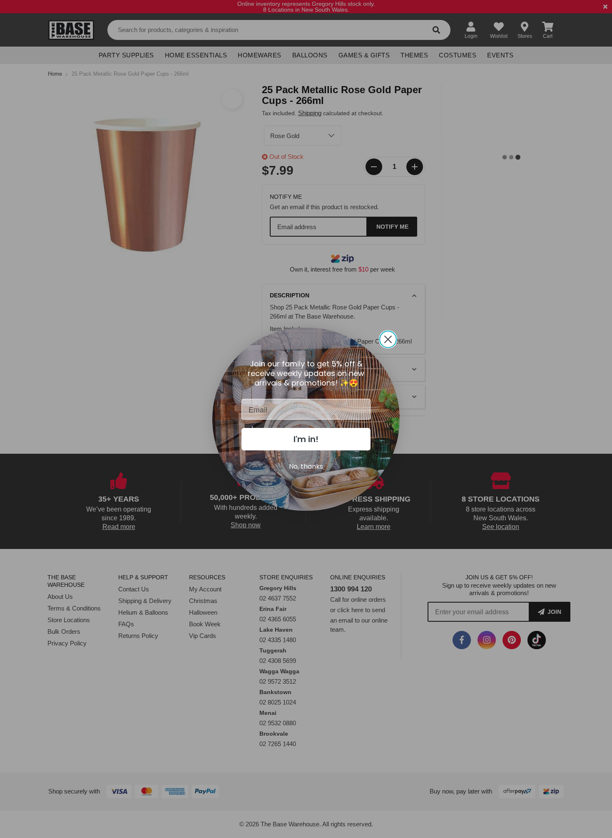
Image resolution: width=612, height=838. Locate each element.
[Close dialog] (388, 339)
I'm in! (306, 439)
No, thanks (306, 466)
